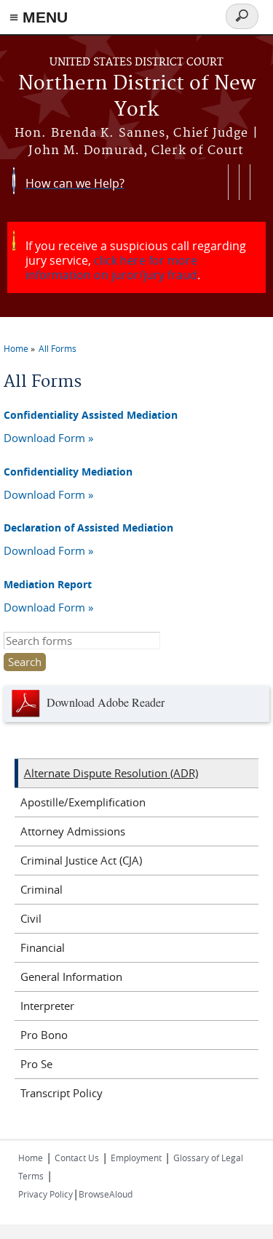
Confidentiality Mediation (68, 471)
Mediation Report (48, 584)
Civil (30, 918)
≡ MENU (38, 17)
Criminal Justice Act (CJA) (81, 860)
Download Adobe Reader (104, 702)
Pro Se (36, 1063)
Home (16, 348)
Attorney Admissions (72, 831)
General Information (71, 976)
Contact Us (77, 1157)
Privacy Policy (45, 1194)
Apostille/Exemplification (83, 802)
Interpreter (47, 1005)
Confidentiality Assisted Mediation (91, 415)
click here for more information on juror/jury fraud (111, 267)
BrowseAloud (105, 1194)
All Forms (57, 348)
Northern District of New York (137, 97)
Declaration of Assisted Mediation (88, 527)
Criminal (41, 889)
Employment (136, 1157)
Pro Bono (44, 1034)
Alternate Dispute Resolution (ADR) (111, 773)
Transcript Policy (61, 1093)
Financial (42, 947)
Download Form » (48, 437)
